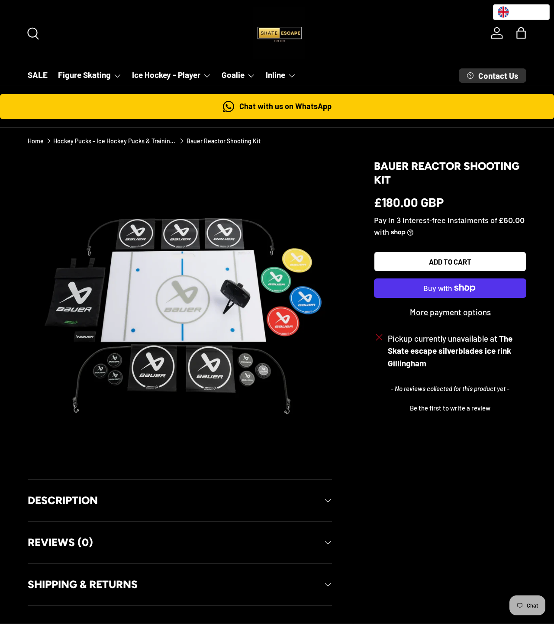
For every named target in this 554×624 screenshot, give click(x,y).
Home (36, 141)
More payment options (450, 312)
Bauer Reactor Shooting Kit (224, 141)
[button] (521, 32)
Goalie (233, 75)
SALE (38, 75)
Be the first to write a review (450, 408)
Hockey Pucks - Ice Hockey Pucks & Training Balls (115, 141)
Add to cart (450, 261)
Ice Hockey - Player (166, 75)
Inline (275, 75)
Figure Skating (84, 75)
